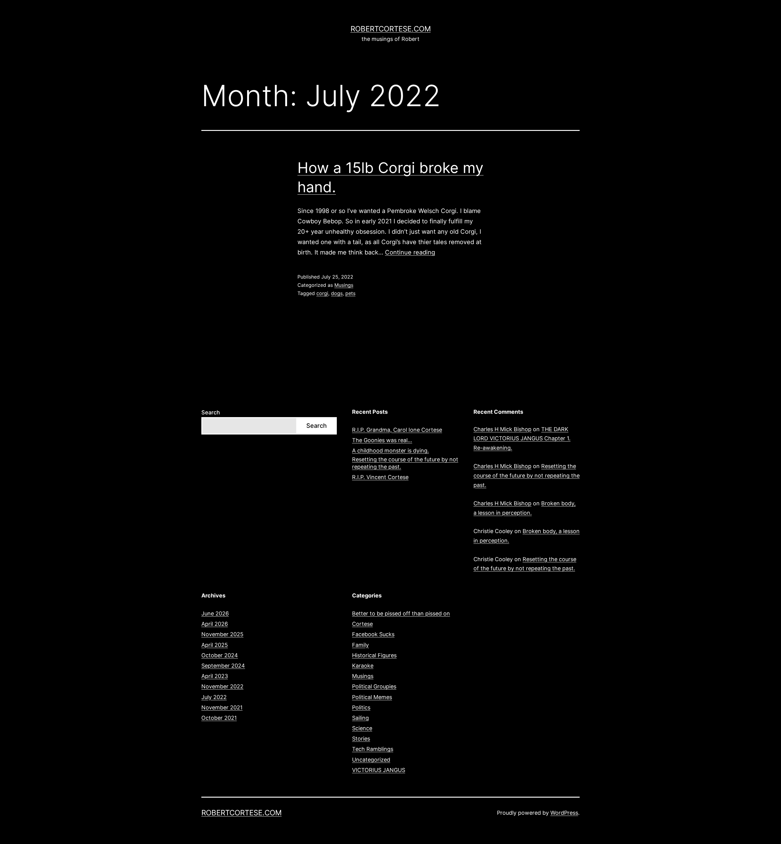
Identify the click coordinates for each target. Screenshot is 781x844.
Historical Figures (374, 655)
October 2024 (219, 655)
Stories (361, 738)
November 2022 (222, 686)
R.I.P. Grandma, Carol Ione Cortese (397, 430)
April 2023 (214, 676)
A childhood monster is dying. (390, 450)
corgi (322, 293)
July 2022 (214, 697)
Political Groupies (374, 686)
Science (362, 728)
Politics (361, 707)
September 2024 (223, 665)
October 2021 (219, 718)
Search (210, 412)
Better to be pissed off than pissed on (401, 613)
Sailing (360, 718)
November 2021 (222, 707)
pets (350, 293)
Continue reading (410, 252)
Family (360, 645)
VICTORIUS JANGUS (378, 770)
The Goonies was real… (382, 440)
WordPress (564, 813)
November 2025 (222, 634)
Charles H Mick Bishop (502, 429)
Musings (343, 285)
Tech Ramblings (372, 749)
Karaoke (362, 665)
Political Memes (372, 697)
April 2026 (214, 624)
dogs (337, 293)
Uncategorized (371, 759)
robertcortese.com (391, 28)
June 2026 (215, 613)
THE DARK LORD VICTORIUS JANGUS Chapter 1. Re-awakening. (521, 438)
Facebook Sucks (373, 634)
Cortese (362, 624)
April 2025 (214, 645)
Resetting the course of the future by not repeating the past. (405, 463)
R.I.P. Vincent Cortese (380, 477)
